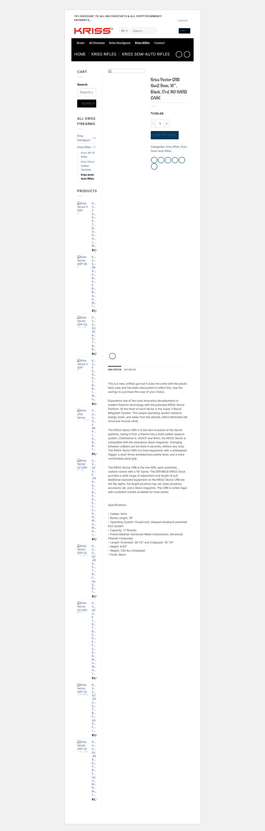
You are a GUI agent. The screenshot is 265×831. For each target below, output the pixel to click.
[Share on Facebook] (154, 160)
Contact (159, 43)
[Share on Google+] (182, 160)
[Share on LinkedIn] (154, 166)
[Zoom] (112, 356)
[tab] (114, 369)
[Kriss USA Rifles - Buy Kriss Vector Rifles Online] (93, 31)
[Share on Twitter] (161, 160)
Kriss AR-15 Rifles (88, 154)
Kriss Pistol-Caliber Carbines (88, 165)
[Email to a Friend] (168, 160)
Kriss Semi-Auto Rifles (146, 54)
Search (82, 84)
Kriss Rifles (142, 43)
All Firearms (97, 43)
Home (81, 43)
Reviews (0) (130, 369)
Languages (183, 20)
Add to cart (165, 135)
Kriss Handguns (120, 43)
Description (114, 369)
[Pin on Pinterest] (175, 160)
